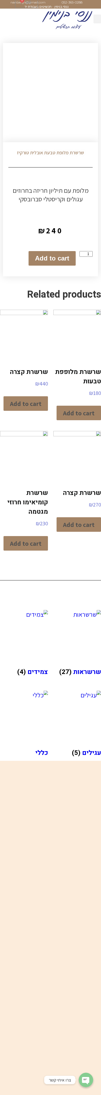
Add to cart (52, 258)
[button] (97, 19)
